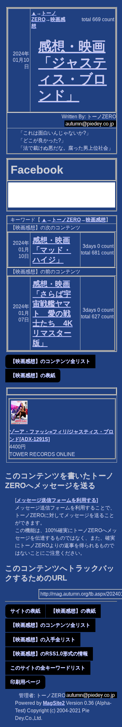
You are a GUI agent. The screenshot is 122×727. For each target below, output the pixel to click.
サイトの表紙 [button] (25, 610)
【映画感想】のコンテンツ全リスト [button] (50, 361)
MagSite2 (54, 703)
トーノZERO (66, 219)
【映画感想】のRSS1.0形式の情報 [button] (49, 653)
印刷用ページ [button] (25, 682)
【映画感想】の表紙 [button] (32, 375)
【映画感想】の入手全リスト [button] (42, 639)
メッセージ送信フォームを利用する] (57, 500)
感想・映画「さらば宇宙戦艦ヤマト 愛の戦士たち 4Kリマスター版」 (53, 313)
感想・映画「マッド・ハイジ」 (52, 250)
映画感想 (96, 219)
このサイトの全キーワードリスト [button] (47, 667)
